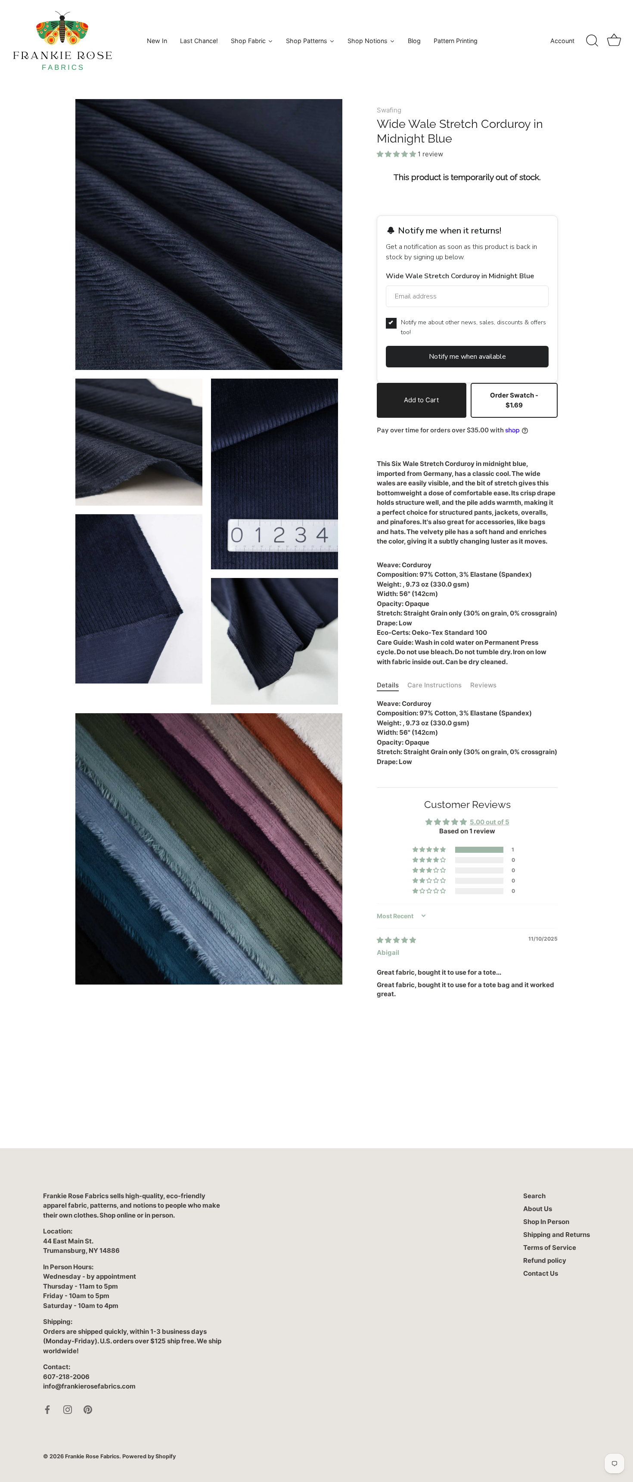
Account (562, 40)
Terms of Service (549, 1247)
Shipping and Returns (556, 1234)
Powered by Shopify (149, 1456)
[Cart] (614, 40)
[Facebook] (47, 1409)
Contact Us (540, 1273)
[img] (396, 940)
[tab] (392, 685)
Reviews (483, 685)
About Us (537, 1209)
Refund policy (544, 1260)
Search (534, 1196)
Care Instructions (434, 685)
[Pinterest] (88, 1409)
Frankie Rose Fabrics (92, 1456)
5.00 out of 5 (489, 822)
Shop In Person (546, 1222)
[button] (397, 154)
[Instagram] (67, 1409)
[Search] (592, 40)
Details (388, 685)
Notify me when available (467, 356)
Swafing (389, 110)
